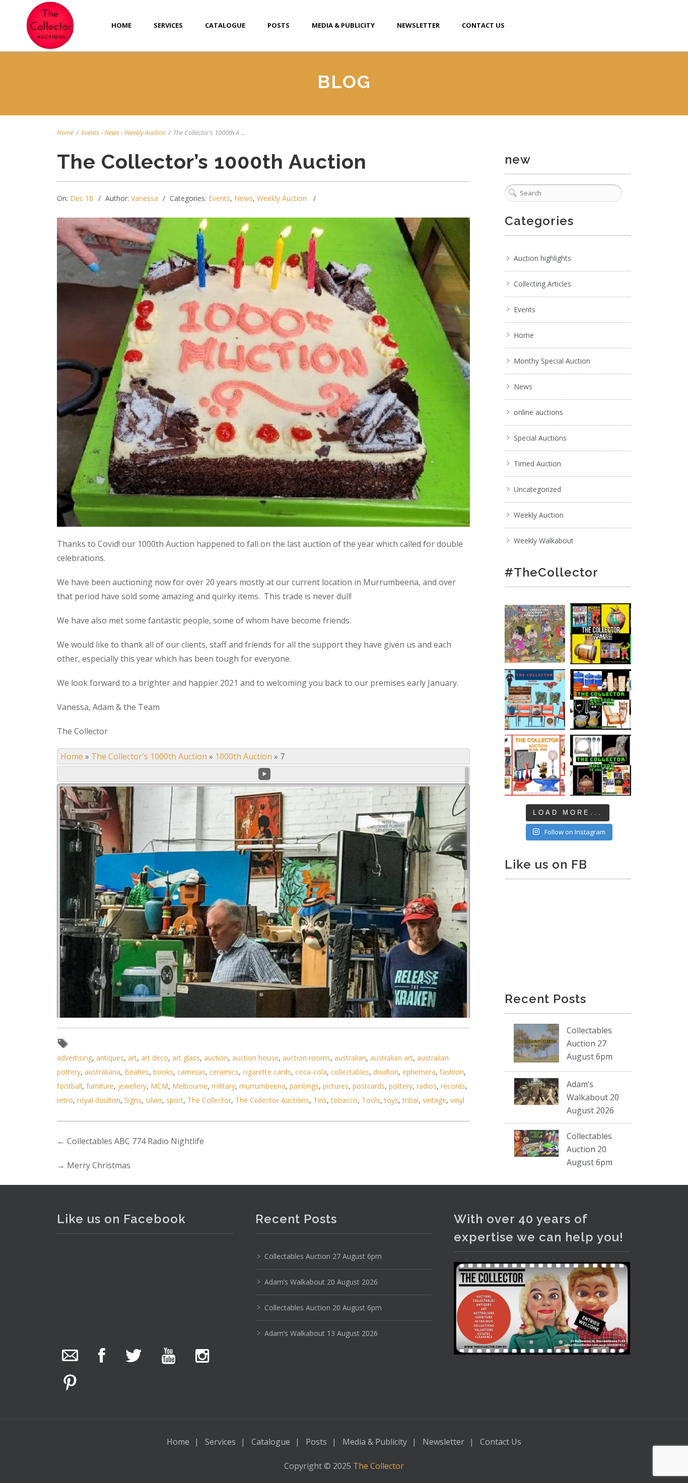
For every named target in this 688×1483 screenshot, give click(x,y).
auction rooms (306, 1058)
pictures (336, 1086)
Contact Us (483, 25)
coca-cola (311, 1072)
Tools (371, 1100)
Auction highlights (542, 258)
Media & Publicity (343, 25)
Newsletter (418, 25)
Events (90, 132)
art (132, 1058)
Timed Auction (537, 463)
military (223, 1086)
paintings (304, 1086)
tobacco (344, 1100)
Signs (133, 1100)
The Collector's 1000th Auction (149, 756)
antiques (110, 1058)
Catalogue (225, 25)
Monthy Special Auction (552, 361)
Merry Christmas (98, 1165)
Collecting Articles (542, 284)
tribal (410, 1100)
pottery (400, 1086)
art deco (154, 1058)
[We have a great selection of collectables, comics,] (600, 633)
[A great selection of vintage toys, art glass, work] (535, 765)
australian (350, 1058)
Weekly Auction (145, 132)
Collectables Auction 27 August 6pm (589, 1043)
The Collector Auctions (272, 1100)
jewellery (132, 1086)
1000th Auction (243, 756)
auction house (255, 1058)
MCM (159, 1086)
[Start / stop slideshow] (264, 774)
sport (174, 1100)
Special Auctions (540, 438)
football (69, 1086)
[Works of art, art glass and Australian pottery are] (600, 765)
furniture (100, 1086)
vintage (434, 1100)
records (453, 1086)
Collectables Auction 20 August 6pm (589, 1149)
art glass (186, 1058)
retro (65, 1100)
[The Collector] (50, 25)
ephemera (419, 1072)
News (111, 132)
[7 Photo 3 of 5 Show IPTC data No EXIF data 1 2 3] (263, 892)
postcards (369, 1086)
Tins (320, 1100)
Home (121, 25)
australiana (102, 1072)
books (163, 1072)
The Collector (209, 1100)
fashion (452, 1072)
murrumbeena (262, 1086)
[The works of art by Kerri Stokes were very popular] (535, 633)
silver (154, 1100)
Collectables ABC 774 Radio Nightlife (135, 1141)
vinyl (457, 1100)
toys (391, 1100)
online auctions (538, 412)
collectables (350, 1072)
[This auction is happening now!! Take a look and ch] (600, 699)
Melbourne (190, 1086)
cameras (191, 1072)
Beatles (136, 1072)
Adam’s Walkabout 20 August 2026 (593, 1097)
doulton (385, 1072)
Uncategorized (537, 489)
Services (168, 25)
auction (216, 1058)
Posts (278, 25)
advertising (74, 1058)
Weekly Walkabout (544, 540)
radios (427, 1086)
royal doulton (98, 1100)
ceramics (224, 1072)
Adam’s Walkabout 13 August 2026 (321, 1333)
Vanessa (144, 198)
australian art (391, 1058)
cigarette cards (267, 1072)
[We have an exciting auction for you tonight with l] (535, 699)
